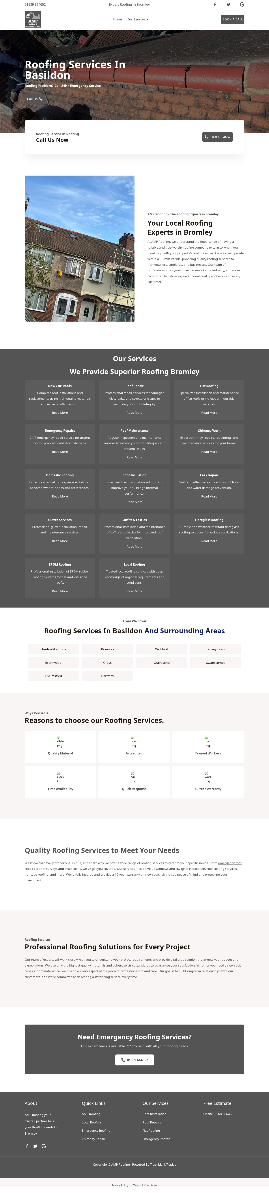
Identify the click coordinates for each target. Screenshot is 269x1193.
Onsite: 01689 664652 (219, 1114)
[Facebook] (27, 1146)
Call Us (32, 99)
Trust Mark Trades (163, 1164)
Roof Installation (155, 1114)
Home (117, 19)
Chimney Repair (93, 1139)
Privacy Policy (120, 1185)
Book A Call (233, 19)
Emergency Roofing (96, 1130)
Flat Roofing (151, 1130)
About (31, 1103)
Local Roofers (91, 1122)
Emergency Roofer (156, 1139)
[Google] (44, 1146)
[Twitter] (35, 1146)
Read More (60, 412)
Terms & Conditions (145, 1185)
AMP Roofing (160, 241)
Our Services (136, 19)
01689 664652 (220, 137)
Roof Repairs (152, 1122)
